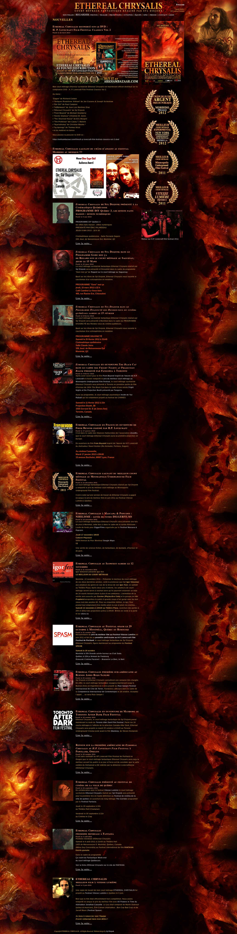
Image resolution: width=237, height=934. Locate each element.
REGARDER (82, 14)
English (180, 4)
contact (162, 14)
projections (115, 14)
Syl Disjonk (81, 269)
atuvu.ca (85, 614)
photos (94, 14)
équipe (138, 14)
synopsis (128, 14)
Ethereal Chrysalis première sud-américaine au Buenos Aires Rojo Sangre (106, 673)
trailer (103, 14)
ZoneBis (133, 433)
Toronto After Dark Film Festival (110, 722)
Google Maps (109, 541)
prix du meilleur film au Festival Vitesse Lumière (113, 635)
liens (171, 14)
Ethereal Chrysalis (88, 204)
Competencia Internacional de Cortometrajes (97, 692)
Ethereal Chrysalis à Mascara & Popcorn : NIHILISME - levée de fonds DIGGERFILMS (104, 515)
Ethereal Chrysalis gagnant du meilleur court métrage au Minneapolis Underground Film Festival (106, 476)
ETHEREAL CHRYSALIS (124, 890)
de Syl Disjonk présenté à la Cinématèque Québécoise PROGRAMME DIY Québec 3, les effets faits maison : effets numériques (107, 209)
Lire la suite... (84, 243)
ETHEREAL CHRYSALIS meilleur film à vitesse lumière (96, 880)
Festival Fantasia (88, 802)
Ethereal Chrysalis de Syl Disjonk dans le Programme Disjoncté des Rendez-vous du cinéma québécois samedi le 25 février (106, 310)
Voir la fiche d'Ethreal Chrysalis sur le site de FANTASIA (100, 865)
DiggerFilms (99, 527)
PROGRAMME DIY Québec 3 (88, 222)
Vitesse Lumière (111, 790)
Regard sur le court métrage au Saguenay (109, 272)
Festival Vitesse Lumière (96, 893)
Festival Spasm (94, 910)
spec (145, 14)
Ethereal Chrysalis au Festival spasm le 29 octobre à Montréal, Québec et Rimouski (104, 627)
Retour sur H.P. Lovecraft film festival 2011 (160, 239)
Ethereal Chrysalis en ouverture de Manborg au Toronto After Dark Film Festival (107, 713)
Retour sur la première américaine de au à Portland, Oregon (106, 748)
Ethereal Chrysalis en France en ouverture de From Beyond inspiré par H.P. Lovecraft (106, 426)
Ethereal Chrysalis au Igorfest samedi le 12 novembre (104, 565)
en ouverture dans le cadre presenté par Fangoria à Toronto (106, 368)
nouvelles (68, 14)
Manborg (115, 731)
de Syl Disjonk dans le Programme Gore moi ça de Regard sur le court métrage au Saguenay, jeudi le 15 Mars (105, 256)
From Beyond (109, 376)
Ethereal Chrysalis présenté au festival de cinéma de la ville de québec (104, 783)
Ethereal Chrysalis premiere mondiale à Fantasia (95, 832)
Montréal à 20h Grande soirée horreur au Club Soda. (99, 653)
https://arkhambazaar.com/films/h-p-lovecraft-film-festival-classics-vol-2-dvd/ (86, 139)
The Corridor (121, 799)
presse (153, 14)
